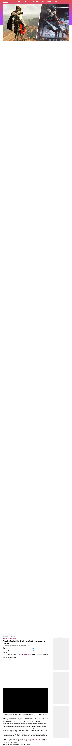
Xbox (15, 636)
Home (4, 636)
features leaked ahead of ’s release (18, 725)
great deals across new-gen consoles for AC (30, 739)
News (7, 636)
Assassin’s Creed (28, 654)
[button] (47, 648)
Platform (11, 636)
